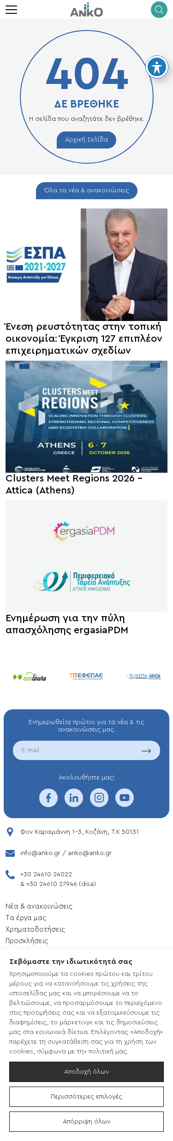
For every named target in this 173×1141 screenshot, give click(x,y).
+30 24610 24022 (46, 874)
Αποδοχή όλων (86, 1072)
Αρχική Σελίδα (86, 140)
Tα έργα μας (26, 918)
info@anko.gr (40, 853)
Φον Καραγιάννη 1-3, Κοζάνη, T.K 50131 (79, 832)
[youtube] (124, 804)
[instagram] (99, 804)
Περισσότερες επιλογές (86, 1096)
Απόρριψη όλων (86, 1121)
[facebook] (48, 804)
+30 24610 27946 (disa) (61, 884)
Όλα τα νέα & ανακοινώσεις (86, 190)
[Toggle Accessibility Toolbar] (157, 67)
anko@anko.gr (90, 853)
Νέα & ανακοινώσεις (39, 906)
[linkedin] (74, 804)
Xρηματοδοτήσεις (35, 929)
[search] (159, 9)
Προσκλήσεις (27, 941)
